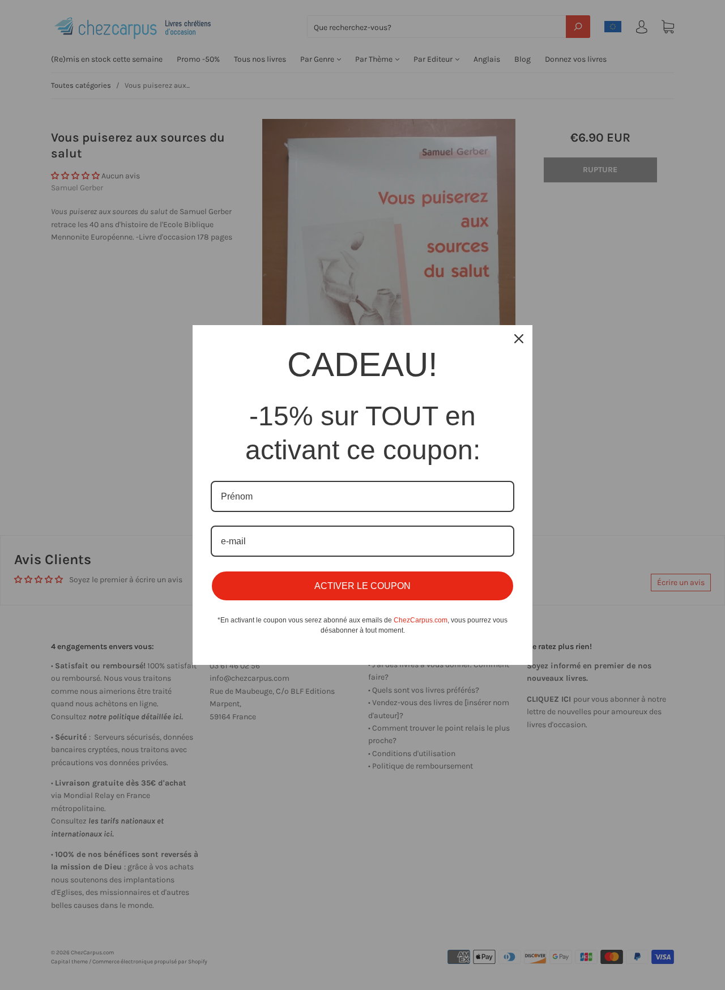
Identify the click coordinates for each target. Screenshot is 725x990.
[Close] (518, 338)
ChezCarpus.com (420, 620)
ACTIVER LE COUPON (362, 586)
